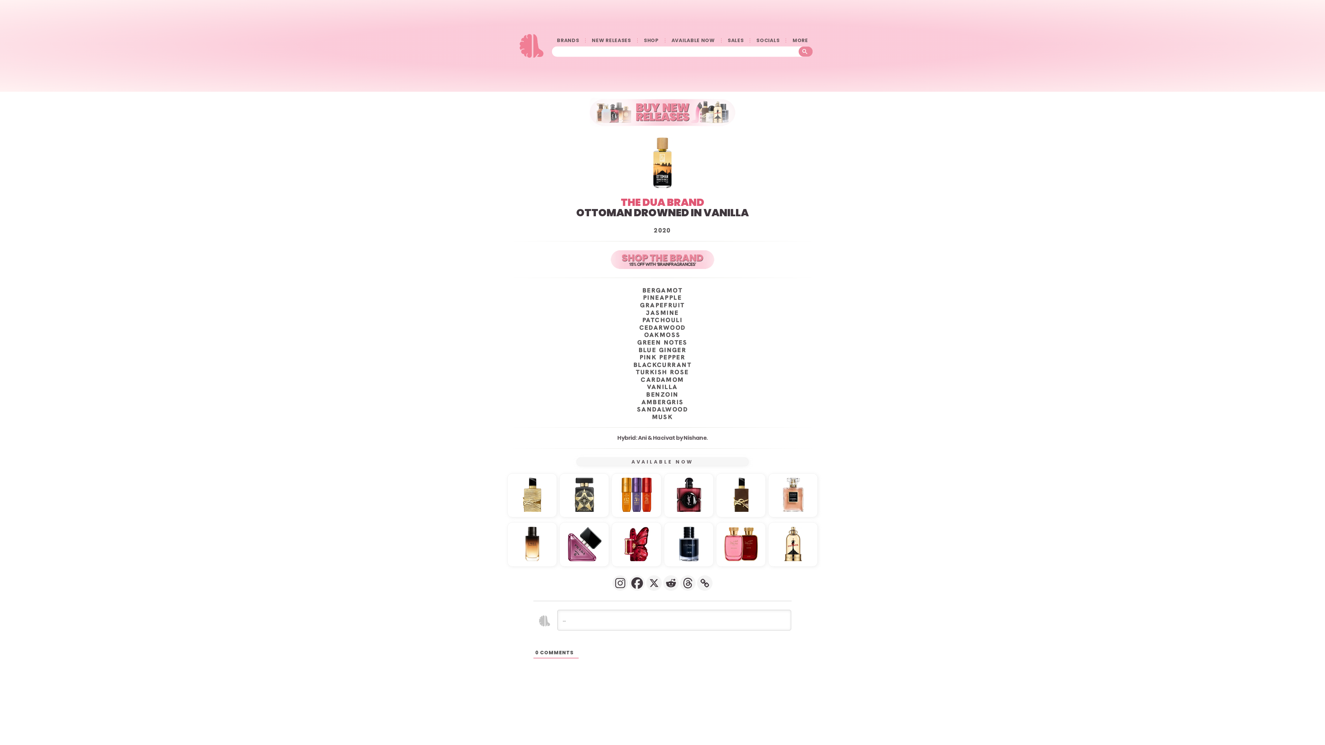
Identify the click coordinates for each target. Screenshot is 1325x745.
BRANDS (568, 40)
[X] (654, 583)
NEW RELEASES (611, 40)
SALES (736, 40)
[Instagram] (620, 583)
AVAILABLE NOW (693, 40)
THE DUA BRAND (662, 202)
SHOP (651, 40)
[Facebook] (637, 583)
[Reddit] (671, 583)
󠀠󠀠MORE (800, 40)
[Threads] (688, 583)
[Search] (806, 52)
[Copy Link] (705, 583)
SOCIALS (767, 40)
